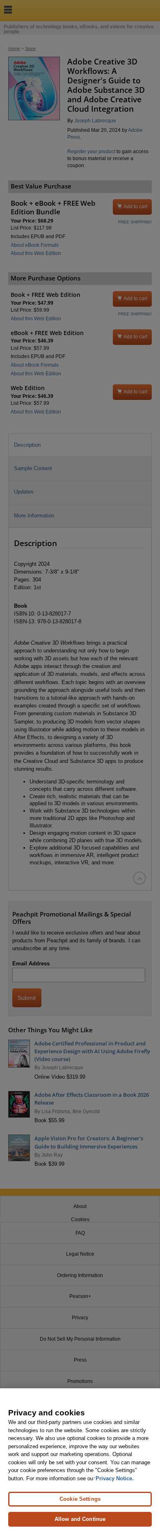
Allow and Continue (80, 1519)
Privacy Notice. (115, 1478)
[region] (80, 1460)
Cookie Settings (80, 1499)
